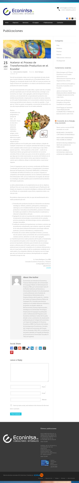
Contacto (60, 22)
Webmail (63, 478)
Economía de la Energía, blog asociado (65, 122)
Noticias (59, 54)
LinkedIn (48, 268)
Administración (71, 478)
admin (58, 84)
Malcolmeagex (61, 72)
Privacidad (40, 478)
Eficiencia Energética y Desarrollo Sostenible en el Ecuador (66, 86)
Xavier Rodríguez (39, 72)
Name (43, 387)
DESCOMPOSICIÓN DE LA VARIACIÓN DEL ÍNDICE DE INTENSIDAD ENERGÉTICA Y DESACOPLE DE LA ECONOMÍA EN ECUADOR (48, 436)
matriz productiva (17, 72)
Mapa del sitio (48, 478)
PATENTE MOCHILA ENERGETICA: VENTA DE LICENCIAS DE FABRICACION (66, 145)
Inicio (6, 22)
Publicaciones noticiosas (64, 58)
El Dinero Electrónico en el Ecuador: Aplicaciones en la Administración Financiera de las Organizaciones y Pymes (66, 76)
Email (43, 393)
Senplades (25, 72)
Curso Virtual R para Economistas (55, 463)
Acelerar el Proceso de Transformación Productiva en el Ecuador (29, 65)
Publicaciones (48, 22)
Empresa (15, 22)
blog (58, 45)
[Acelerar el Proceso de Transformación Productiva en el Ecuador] (27, 49)
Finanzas (59, 51)
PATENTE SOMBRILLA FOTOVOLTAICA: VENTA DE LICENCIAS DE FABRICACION (65, 152)
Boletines (59, 48)
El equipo (36, 22)
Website (44, 399)
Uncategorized (61, 61)
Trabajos (57, 478)
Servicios (25, 22)
